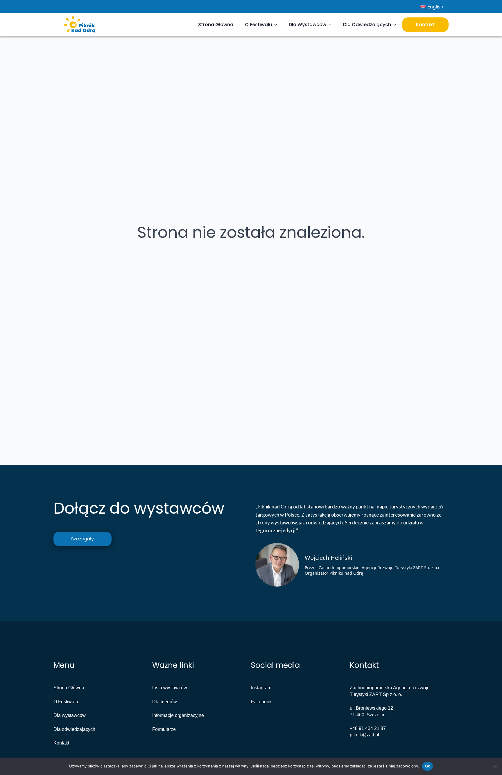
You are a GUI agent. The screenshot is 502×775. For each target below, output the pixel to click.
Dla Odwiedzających (367, 24)
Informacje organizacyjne (178, 715)
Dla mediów (164, 701)
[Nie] (495, 766)
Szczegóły (82, 538)
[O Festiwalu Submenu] (277, 25)
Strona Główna (215, 24)
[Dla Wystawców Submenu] (331, 25)
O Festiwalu (258, 24)
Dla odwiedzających (74, 729)
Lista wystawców (169, 687)
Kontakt (425, 24)
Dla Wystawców (307, 24)
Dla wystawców (69, 715)
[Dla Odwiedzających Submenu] (396, 25)
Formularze (164, 729)
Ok (427, 766)
